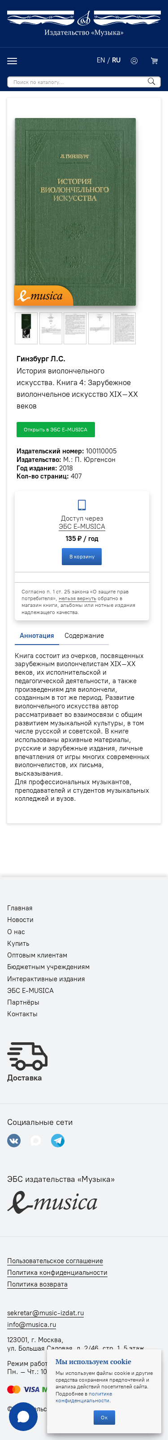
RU (116, 60)
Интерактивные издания (46, 979)
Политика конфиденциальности (57, 1273)
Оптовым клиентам (37, 955)
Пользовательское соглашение (55, 1261)
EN (101, 60)
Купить (18, 944)
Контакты (22, 1014)
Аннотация (37, 636)
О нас (16, 932)
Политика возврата (37, 1284)
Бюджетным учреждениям (48, 967)
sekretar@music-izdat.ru (45, 1313)
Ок (104, 1417)
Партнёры (23, 1002)
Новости (20, 920)
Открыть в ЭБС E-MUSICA (55, 429)
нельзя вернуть (77, 598)
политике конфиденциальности (84, 1397)
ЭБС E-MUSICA (82, 526)
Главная (20, 908)
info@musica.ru (31, 1325)
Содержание (84, 636)
